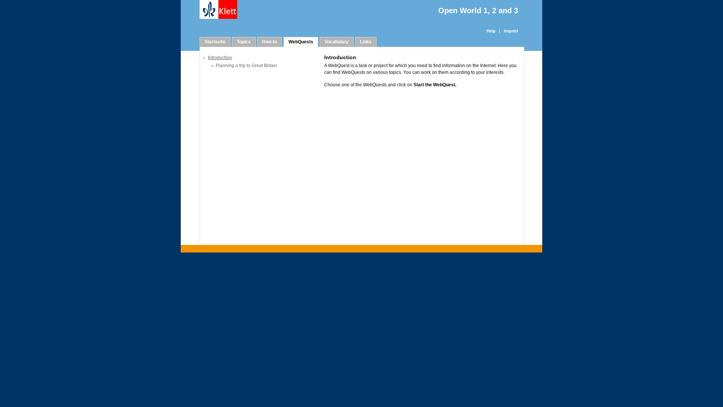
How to (269, 41)
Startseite (215, 41)
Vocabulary (337, 41)
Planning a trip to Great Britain (246, 65)
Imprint (511, 31)
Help (491, 31)
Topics (244, 41)
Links (366, 41)
